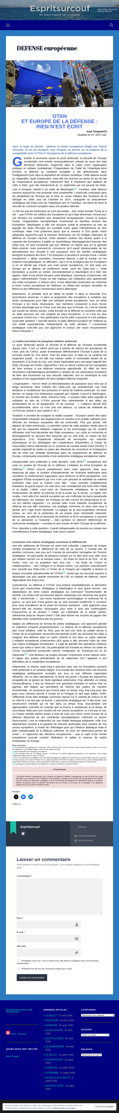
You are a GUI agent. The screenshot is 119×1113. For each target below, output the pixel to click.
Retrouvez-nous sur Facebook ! (19, 1011)
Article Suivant (85, 840)
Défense (82, 827)
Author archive (23, 833)
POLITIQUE (51, 1020)
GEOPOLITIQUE (54, 1038)
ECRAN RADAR (54, 1030)
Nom (20, 918)
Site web (21, 946)
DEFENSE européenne (47, 48)
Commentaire (24, 876)
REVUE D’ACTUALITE (57, 1077)
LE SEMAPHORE (54, 1046)
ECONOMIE (52, 1072)
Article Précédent (86, 836)
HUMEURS (51, 1025)
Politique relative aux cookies (63, 1108)
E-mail (21, 932)
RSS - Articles (18, 1034)
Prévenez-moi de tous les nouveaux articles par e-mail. (46, 968)
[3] (13, 753)
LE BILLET (51, 1015)
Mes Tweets (12, 1056)
